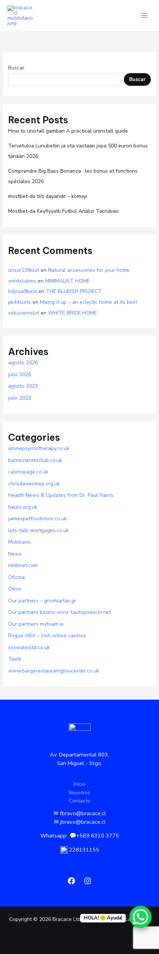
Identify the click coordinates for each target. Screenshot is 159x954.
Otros (14, 588)
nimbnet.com (23, 565)
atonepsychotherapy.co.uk (39, 448)
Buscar (16, 67)
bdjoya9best (22, 291)
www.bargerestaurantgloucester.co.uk (53, 670)
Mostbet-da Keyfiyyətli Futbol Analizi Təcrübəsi (63, 211)
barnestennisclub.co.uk (35, 460)
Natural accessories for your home (88, 270)
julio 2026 (19, 374)
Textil (14, 658)
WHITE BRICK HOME (72, 312)
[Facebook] (71, 881)
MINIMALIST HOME (67, 280)
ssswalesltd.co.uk (29, 647)
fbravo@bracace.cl (83, 813)
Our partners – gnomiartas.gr (42, 600)
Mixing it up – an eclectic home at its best (88, 302)
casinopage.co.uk (28, 471)
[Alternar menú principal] (144, 15)
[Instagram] (87, 881)
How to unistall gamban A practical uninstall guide (68, 130)
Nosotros (79, 792)
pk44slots (19, 302)
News (15, 553)
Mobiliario (19, 542)
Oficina (16, 577)
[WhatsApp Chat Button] (140, 917)
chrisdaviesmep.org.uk (34, 483)
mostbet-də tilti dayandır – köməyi (47, 196)
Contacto (79, 800)
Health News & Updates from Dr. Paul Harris (61, 495)
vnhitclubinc (22, 280)
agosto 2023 (23, 386)
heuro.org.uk (22, 507)
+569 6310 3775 (97, 835)
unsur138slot (23, 270)
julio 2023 (19, 397)
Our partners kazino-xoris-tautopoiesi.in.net (59, 612)
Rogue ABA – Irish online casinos (47, 635)
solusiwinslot (23, 312)
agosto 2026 (23, 362)
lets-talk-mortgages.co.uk (38, 530)
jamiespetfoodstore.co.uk (37, 518)
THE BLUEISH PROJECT (74, 291)
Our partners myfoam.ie (36, 624)
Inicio (79, 784)
